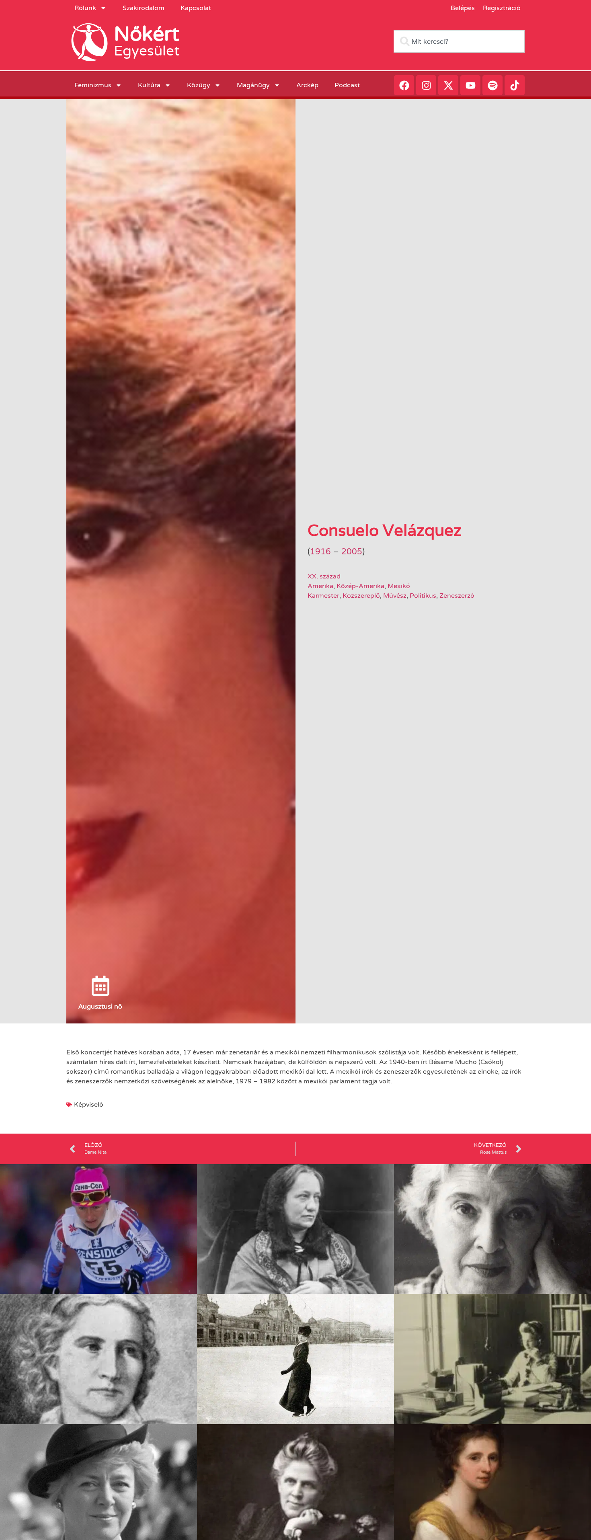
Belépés (463, 8)
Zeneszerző (456, 596)
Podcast (347, 85)
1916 (320, 552)
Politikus (423, 596)
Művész (394, 596)
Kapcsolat (196, 8)
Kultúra (149, 85)
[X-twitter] (448, 85)
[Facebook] (404, 85)
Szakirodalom (143, 8)
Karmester (323, 596)
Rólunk (85, 8)
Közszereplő (361, 596)
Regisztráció (502, 8)
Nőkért (146, 34)
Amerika (320, 586)
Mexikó (399, 586)
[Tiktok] (515, 85)
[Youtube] (470, 85)
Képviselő (88, 1105)
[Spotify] (492, 85)
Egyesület (146, 51)
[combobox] (459, 41)
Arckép (307, 85)
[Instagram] (426, 85)
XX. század (324, 576)
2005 (351, 552)
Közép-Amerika (360, 586)
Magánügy (253, 85)
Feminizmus (92, 85)
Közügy (198, 85)
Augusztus (94, 1006)
